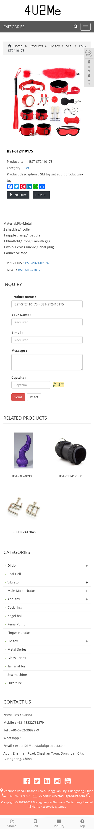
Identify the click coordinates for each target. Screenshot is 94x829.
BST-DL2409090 (23, 476)
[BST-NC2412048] (23, 506)
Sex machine (17, 674)
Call (35, 826)
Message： (19, 350)
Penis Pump (17, 624)
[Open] (89, 68)
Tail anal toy (17, 666)
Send (18, 397)
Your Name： (21, 314)
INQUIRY (20, 195)
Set (68, 46)
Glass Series (17, 658)
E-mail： (17, 332)
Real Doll (14, 574)
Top (82, 826)
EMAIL (42, 195)
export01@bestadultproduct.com (40, 745)
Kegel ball (15, 616)
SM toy (55, 46)
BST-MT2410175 (30, 270)
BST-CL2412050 (70, 476)
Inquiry (58, 826)
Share (11, 826)
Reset (34, 397)
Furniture (15, 683)
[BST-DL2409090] (23, 450)
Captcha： (19, 377)
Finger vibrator (19, 632)
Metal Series (17, 649)
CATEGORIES (13, 26)
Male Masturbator (21, 590)
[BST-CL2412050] (70, 450)
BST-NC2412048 (23, 532)
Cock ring (15, 607)
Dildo (12, 565)
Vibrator (14, 582)
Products (36, 46)
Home (17, 46)
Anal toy (14, 599)
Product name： (24, 297)
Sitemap (60, 806)
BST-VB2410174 (37, 263)
